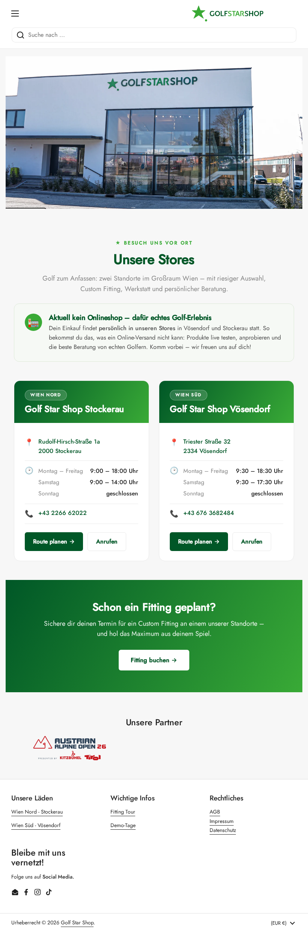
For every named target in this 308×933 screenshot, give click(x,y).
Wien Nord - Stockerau (37, 811)
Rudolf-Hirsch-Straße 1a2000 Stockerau (69, 446)
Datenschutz (223, 830)
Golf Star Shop (77, 922)
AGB (215, 811)
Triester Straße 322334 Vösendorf (207, 446)
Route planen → (54, 541)
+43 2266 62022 (62, 513)
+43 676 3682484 (208, 513)
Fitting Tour (122, 811)
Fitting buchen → (154, 660)
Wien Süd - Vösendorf (35, 825)
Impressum (222, 821)
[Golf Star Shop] (227, 13)
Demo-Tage (123, 825)
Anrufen (107, 541)
